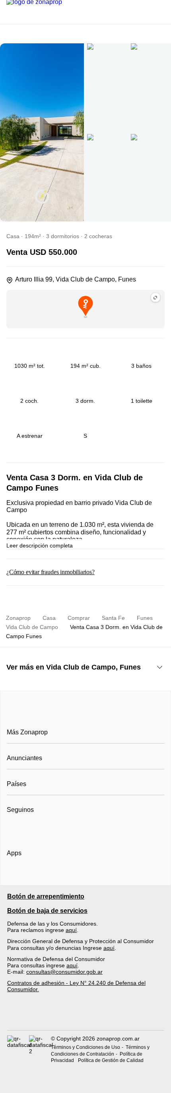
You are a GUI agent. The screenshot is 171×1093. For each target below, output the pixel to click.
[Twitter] (52, 829)
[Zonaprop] (85, 714)
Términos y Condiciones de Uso (85, 1047)
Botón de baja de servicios (47, 910)
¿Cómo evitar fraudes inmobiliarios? (50, 572)
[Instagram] (26, 829)
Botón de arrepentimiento (45, 896)
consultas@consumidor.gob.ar (64, 972)
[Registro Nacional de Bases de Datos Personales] (18, 1049)
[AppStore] (32, 876)
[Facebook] (13, 829)
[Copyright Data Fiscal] (40, 1049)
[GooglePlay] (86, 876)
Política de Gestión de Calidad (111, 1060)
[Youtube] (39, 829)
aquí (71, 930)
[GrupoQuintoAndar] (85, 1015)
